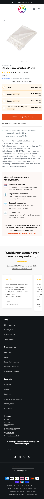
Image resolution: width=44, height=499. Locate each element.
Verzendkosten (6, 78)
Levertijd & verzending (12, 362)
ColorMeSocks (17, 486)
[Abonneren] (37, 449)
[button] (4, 9)
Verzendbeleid (31, 491)
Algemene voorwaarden (13, 399)
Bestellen (7, 352)
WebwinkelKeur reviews (22, 269)
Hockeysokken (9, 330)
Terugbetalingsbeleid (30, 488)
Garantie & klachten (11, 371)
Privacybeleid (9, 404)
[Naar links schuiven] (17, 61)
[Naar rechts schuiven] (26, 61)
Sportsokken (9, 339)
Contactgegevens (31, 494)
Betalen (7, 357)
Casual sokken (9, 334)
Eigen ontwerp (9, 325)
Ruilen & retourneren (12, 367)
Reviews (7, 394)
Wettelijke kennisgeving (16, 494)
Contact (7, 389)
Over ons (7, 384)
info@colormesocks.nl (13, 435)
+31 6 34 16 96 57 (10, 432)
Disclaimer (8, 408)
